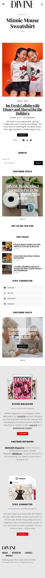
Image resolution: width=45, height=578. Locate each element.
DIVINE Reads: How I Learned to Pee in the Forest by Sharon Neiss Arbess (22, 191)
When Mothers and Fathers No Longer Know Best (22, 333)
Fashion (19, 100)
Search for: (6, 159)
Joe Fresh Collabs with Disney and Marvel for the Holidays (22, 109)
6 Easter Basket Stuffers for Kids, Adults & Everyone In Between (27, 245)
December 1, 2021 (15, 117)
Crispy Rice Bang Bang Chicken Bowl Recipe (27, 257)
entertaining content (22, 428)
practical (33, 425)
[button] (21, 219)
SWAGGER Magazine (14, 447)
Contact (28, 552)
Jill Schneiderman (29, 117)
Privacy (9, 555)
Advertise (16, 552)
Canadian (21, 416)
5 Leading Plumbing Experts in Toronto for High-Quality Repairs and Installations (28, 268)
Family (26, 100)
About (5, 552)
